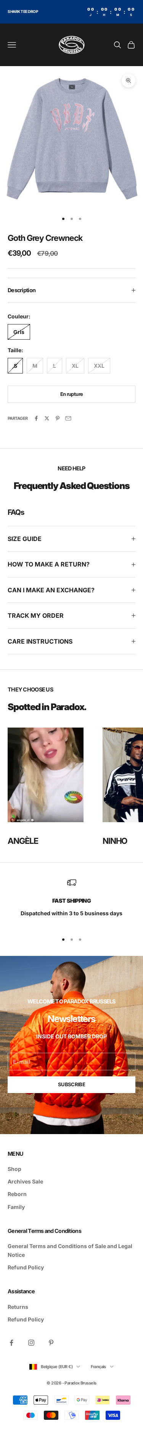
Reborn (17, 1194)
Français (98, 1366)
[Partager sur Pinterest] (58, 418)
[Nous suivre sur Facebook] (11, 1342)
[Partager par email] (68, 418)
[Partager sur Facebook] (36, 418)
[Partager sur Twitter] (47, 418)
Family (16, 1207)
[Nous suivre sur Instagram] (31, 1342)
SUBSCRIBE (71, 1084)
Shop (14, 1169)
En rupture (71, 394)
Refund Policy (26, 1267)
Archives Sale (25, 1181)
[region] (71, 902)
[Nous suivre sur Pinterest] (51, 1342)
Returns (18, 1307)
